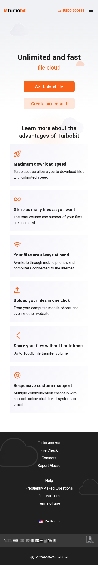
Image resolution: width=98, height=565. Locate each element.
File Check (49, 450)
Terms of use (49, 503)
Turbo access (73, 10)
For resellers (49, 496)
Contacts (49, 458)
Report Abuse (49, 465)
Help (49, 480)
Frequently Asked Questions (49, 488)
